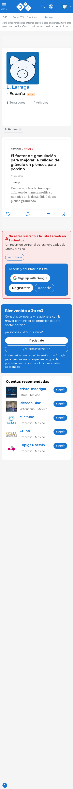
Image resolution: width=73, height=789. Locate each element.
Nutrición (16, 149)
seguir (60, 389)
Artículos (41, 102)
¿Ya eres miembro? (36, 349)
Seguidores (15, 102)
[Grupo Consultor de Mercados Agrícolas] (13, 434)
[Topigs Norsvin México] (13, 448)
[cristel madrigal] (13, 392)
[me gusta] (8, 214)
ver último (15, 257)
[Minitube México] (13, 420)
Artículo (28, 149)
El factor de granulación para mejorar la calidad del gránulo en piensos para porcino (36, 162)
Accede (44, 288)
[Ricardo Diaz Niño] (13, 406)
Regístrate (21, 288)
